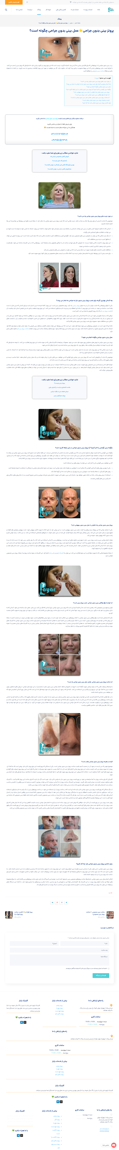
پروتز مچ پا (59, 1008)
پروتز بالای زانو (59, 1014)
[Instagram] (25, 1022)
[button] (14, 2)
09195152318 (59, 140)
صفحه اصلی (77, 23)
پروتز (111, 65)
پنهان (97, 78)
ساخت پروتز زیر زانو (23, 329)
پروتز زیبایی (76, 305)
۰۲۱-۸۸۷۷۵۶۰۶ (59, 134)
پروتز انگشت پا (55, 1137)
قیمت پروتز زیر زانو (105, 311)
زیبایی (71, 23)
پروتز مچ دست (59, 1011)
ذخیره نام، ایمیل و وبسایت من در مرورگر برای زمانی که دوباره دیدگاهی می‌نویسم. (86, 968)
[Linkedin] (21, 1022)
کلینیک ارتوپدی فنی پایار (56, 553)
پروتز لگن (57, 1120)
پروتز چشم (59, 1005)
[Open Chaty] (113, 1145)
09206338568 (104, 1131)
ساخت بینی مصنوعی (98, 71)
